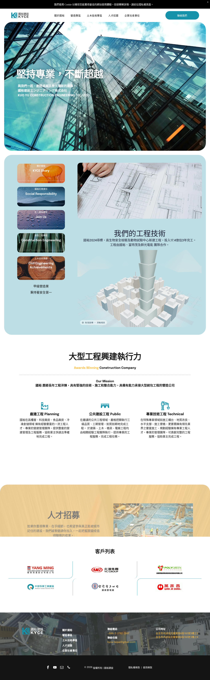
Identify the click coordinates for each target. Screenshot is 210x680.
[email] (61, 668)
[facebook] (48, 668)
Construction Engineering (41, 240)
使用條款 (147, 667)
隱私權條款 (134, 667)
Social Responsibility (41, 194)
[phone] (68, 668)
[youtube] (54, 668)
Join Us (41, 217)
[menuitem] (59, 15)
